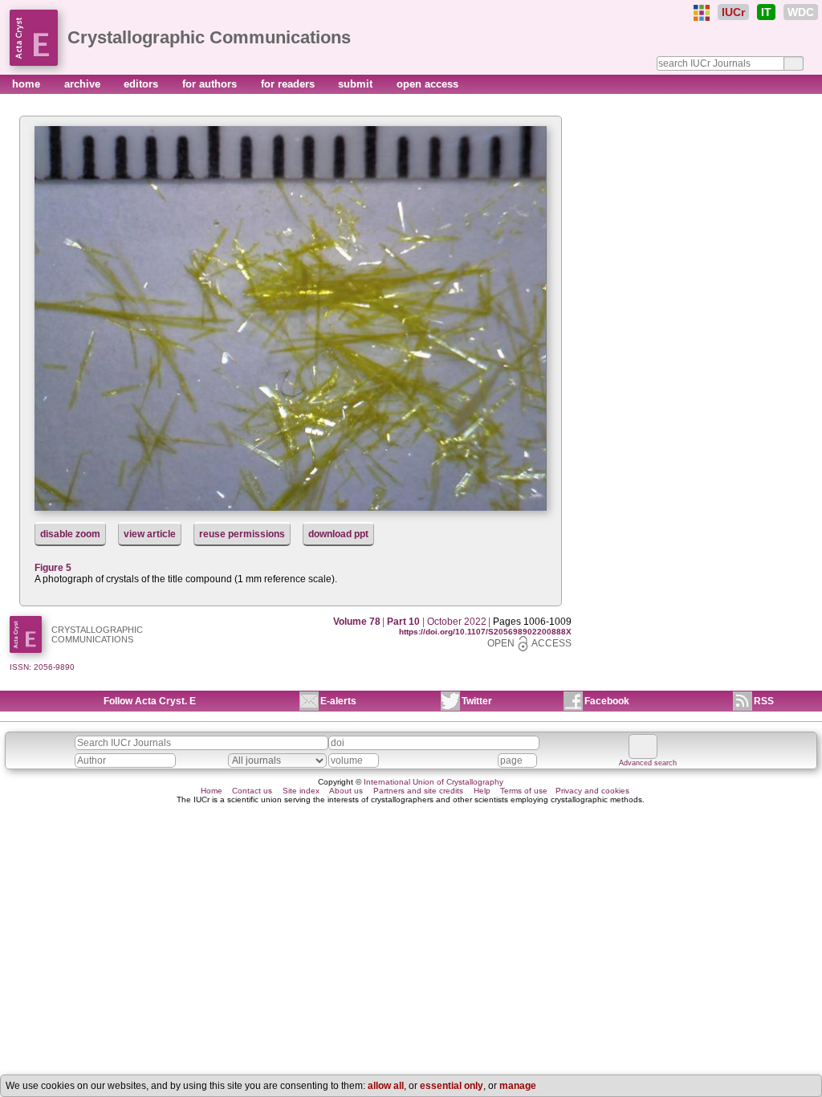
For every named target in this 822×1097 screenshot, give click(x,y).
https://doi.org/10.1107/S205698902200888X (485, 631)
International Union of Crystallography (433, 781)
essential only (451, 1085)
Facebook (606, 701)
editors (142, 84)
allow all (386, 1085)
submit (357, 84)
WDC (800, 12)
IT (766, 12)
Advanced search (648, 763)
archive (84, 84)
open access (427, 84)
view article (150, 534)
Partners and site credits (418, 790)
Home (211, 790)
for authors (211, 84)
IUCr (733, 12)
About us (346, 790)
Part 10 (403, 621)
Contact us (252, 790)
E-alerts (338, 701)
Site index (301, 790)
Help (482, 790)
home (27, 84)
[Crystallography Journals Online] (701, 13)
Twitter (477, 701)
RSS (764, 701)
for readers (289, 84)
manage (517, 1085)
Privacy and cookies (592, 790)
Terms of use (523, 790)
